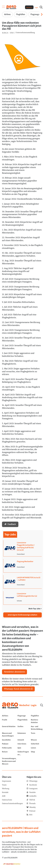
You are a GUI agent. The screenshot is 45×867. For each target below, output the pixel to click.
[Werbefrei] (24, 705)
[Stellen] (24, 727)
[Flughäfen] (37, 715)
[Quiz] (24, 747)
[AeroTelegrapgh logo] (10, 705)
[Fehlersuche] (9, 747)
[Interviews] (24, 743)
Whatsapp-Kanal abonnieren (17, 689)
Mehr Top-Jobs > (35, 609)
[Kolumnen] (24, 734)
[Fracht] (9, 721)
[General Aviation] (9, 727)
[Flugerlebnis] (24, 721)
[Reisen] (9, 753)
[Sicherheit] (37, 743)
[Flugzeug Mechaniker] (22, 565)
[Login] (33, 705)
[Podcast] (9, 743)
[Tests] (37, 734)
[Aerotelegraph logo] (11, 7)
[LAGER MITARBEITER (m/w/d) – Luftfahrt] (22, 581)
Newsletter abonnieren (14, 672)
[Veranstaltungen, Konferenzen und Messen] (9, 761)
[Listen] (37, 747)
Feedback (12, 524)
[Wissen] (37, 739)
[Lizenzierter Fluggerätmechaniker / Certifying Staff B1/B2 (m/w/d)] (22, 548)
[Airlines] (9, 715)
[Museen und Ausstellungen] (9, 734)
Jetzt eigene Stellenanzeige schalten (22, 615)
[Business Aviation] (37, 721)
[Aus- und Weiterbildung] (37, 727)
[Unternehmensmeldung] (25, 32)
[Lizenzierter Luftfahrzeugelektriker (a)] (22, 598)
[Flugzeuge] (24, 715)
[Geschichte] (9, 739)
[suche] (41, 7)
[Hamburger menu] (3, 7)
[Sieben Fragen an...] (24, 753)
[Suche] (41, 705)
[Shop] (37, 753)
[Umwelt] (24, 739)
